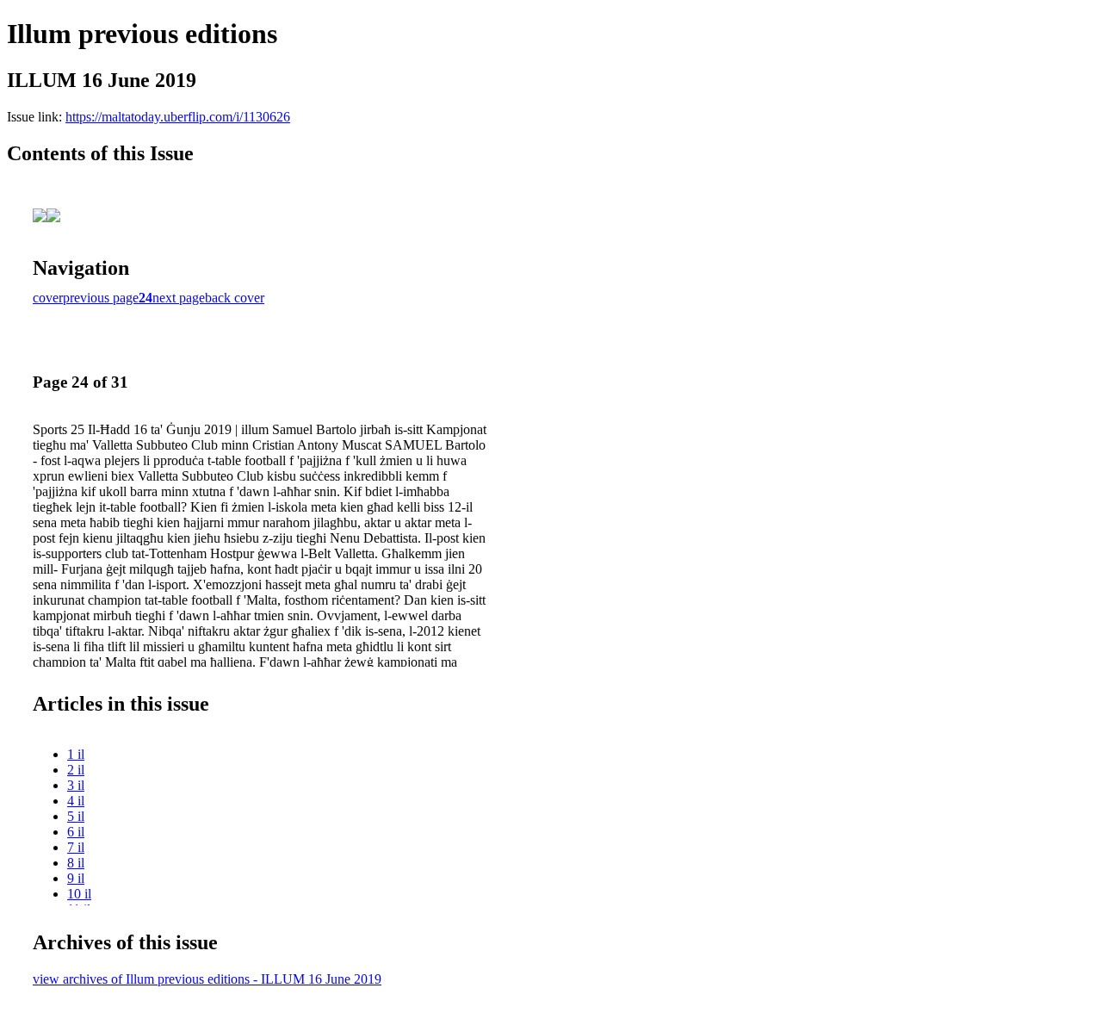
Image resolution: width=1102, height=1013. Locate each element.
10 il (79, 893)
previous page (101, 297)
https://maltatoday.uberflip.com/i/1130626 (177, 116)
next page (178, 297)
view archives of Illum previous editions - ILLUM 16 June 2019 (207, 979)
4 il (75, 800)
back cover (234, 297)
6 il (75, 831)
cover (48, 297)
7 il (75, 847)
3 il (75, 785)
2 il (75, 769)
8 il (75, 862)
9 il (75, 878)
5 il (75, 816)
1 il (75, 754)
